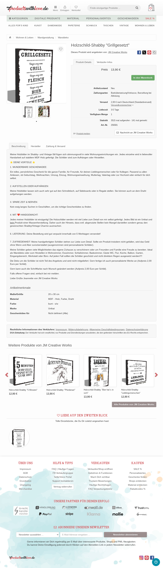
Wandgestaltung (46, 37)
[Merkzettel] (60, 49)
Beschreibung (18, 146)
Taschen (108, 25)
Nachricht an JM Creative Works (135, 132)
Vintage (124, 25)
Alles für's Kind (18, 25)
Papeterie (74, 25)
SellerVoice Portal (63, 477)
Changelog (25, 485)
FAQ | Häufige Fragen (63, 469)
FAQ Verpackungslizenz (100, 489)
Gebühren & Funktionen (100, 473)
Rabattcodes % (137, 489)
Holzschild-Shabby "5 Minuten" (23, 390)
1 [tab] (36, 121)
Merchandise (25, 489)
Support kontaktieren (62, 481)
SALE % (150, 18)
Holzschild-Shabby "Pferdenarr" (60, 390)
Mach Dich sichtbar (100, 477)
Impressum (25, 469)
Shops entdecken (137, 481)
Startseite (10, 37)
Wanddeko (63, 37)
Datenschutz (25, 477)
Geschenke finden (137, 477)
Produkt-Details (83, 62)
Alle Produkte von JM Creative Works (134, 404)
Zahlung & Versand (55, 146)
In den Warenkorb (142, 77)
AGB (25, 473)
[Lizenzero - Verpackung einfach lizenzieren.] (69, 508)
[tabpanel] (29, 111)
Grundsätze (25, 481)
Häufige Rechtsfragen (100, 485)
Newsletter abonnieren (125, 534)
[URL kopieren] (154, 52)
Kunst (38, 25)
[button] (121, 105)
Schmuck (91, 25)
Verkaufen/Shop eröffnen (100, 469)
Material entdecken (137, 485)
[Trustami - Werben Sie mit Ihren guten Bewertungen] (142, 508)
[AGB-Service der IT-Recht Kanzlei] (21, 511)
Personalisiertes (98, 18)
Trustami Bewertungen (100, 481)
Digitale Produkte (47, 18)
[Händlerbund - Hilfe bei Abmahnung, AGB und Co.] (45, 508)
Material (73, 18)
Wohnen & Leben (145, 25)
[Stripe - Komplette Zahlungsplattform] (69, 515)
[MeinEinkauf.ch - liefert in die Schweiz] (142, 515)
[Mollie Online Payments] (117, 515)
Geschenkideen (128, 18)
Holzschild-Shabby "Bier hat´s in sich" (98, 391)
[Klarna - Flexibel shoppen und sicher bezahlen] (93, 515)
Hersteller (36, 146)
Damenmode (55, 25)
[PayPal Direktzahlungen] (45, 515)
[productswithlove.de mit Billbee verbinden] (117, 508)
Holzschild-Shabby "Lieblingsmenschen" (130, 391)
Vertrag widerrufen (62, 486)
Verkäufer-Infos (104, 62)
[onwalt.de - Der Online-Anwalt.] (93, 508)
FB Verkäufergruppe (63, 473)
